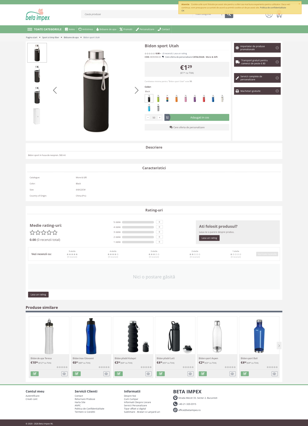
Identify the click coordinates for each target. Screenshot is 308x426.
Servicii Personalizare (135, 405)
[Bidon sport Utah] (95, 90)
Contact (79, 395)
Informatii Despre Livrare (137, 402)
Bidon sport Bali (249, 358)
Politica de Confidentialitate (89, 408)
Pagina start (31, 37)
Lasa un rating (209, 237)
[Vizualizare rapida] (65, 373)
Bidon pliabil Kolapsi (125, 358)
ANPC (78, 405)
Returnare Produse (85, 399)
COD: (147, 57)
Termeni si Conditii (85, 411)
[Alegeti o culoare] (35, 373)
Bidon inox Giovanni (83, 358)
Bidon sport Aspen (208, 358)
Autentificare (32, 395)
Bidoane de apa (71, 37)
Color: (148, 86)
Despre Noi (130, 395)
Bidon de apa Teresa (41, 358)
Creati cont (31, 399)
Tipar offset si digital (135, 408)
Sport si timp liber (50, 37)
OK (182, 10)
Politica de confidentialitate (273, 7)
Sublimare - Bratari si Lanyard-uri (142, 411)
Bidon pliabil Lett (166, 358)
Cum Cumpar (131, 399)
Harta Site (80, 402)
